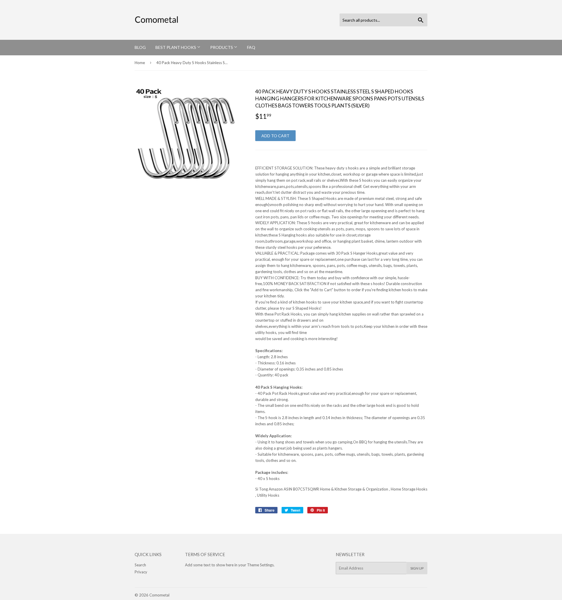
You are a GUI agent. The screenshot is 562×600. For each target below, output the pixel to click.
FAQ (251, 47)
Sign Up (417, 568)
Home (140, 62)
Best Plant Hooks (176, 47)
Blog (140, 47)
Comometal (159, 595)
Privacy (141, 572)
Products (222, 47)
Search (140, 565)
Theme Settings (260, 565)
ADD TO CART (275, 135)
